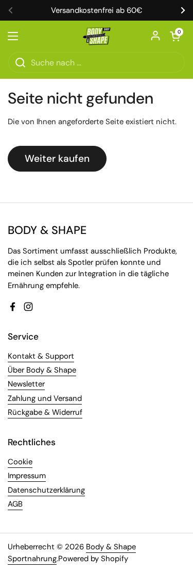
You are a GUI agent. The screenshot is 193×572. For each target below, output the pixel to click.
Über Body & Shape (42, 370)
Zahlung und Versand (45, 398)
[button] (175, 36)
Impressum (27, 475)
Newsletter (26, 384)
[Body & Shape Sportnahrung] (96, 36)
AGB (15, 504)
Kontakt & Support (41, 356)
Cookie (20, 462)
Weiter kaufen (57, 158)
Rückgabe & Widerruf (45, 412)
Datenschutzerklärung (46, 490)
